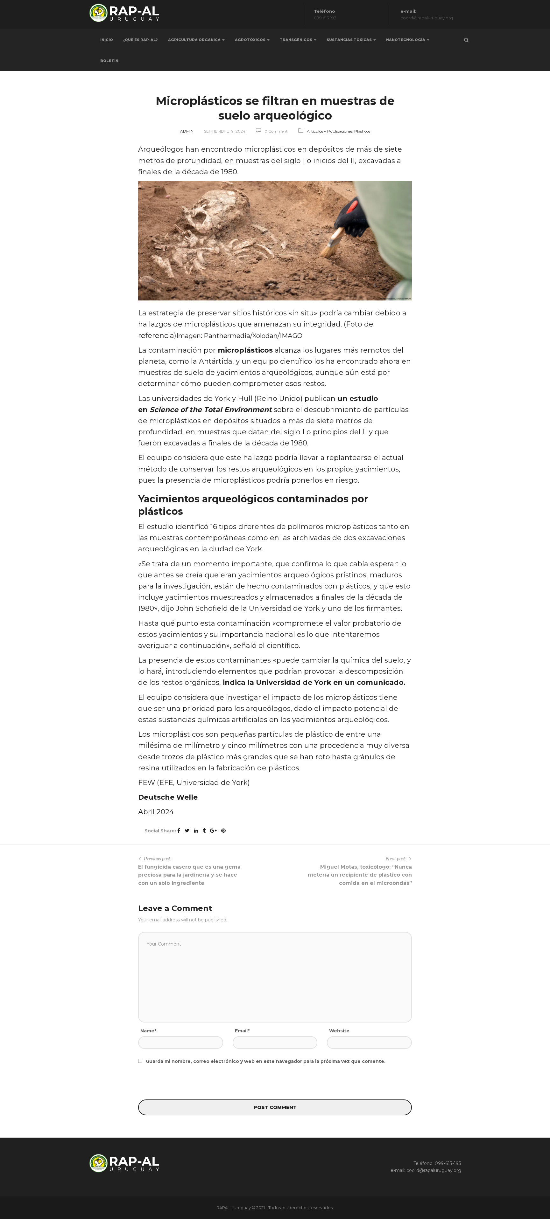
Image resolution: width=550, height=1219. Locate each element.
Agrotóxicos (250, 40)
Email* (242, 1031)
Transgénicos (296, 40)
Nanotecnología (406, 40)
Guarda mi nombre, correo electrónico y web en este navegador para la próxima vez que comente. (265, 1061)
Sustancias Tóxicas (350, 40)
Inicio (106, 40)
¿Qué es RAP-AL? (140, 40)
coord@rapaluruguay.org (433, 1170)
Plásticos (362, 131)
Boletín (109, 61)
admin (187, 131)
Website (339, 1031)
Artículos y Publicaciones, (330, 131)
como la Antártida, (201, 361)
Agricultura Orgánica (195, 40)
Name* (148, 1031)
